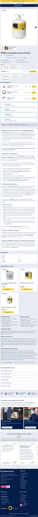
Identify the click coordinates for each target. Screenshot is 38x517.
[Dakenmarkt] (18, 5)
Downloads (3, 503)
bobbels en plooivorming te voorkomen (16, 226)
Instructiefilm (14, 76)
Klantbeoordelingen (24, 501)
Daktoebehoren (23, 486)
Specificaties (10, 124)
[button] (17, 466)
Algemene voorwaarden (18, 513)
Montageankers (23, 474)
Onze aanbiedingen (5, 494)
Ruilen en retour (9, 362)
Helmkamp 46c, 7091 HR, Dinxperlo (7, 479)
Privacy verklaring (26, 513)
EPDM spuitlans (10, 157)
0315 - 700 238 (4, 480)
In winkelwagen (33, 71)
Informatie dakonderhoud (6, 502)
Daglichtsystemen (23, 483)
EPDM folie (23, 134)
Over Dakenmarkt (23, 497)
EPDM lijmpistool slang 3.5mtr (12, 91)
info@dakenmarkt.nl (5, 482)
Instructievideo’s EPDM (5, 499)
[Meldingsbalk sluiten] (36, 1)
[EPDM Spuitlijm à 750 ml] (19, 67)
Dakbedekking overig (24, 476)
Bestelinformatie (17, 124)
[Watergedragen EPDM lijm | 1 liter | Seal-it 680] (10, 67)
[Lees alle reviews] (19, 436)
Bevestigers (22, 479)
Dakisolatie (22, 477)
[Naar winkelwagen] (36, 5)
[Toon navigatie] (1, 5)
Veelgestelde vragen (25, 124)
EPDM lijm (28, 193)
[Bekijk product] (4, 86)
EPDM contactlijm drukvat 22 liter (13, 85)
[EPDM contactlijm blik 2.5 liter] (5, 67)
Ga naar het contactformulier (30, 427)
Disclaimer (11, 513)
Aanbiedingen (4, 491)
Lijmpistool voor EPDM (11, 97)
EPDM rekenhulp (4, 76)
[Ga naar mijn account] (35, 5)
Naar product (7, 289)
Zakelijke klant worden (6, 427)
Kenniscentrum (23, 76)
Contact (22, 494)
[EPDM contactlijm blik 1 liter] (2, 67)
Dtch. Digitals (35, 515)
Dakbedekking (4, 10)
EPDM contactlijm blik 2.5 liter (27, 283)
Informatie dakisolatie (5, 500)
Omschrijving (4, 124)
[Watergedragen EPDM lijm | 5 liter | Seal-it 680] (8, 67)
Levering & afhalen (23, 495)
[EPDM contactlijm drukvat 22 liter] (16, 67)
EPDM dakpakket (4, 79)
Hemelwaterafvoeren (24, 480)
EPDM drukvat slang (21, 155)
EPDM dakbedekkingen (24, 473)
